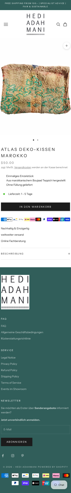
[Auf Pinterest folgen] (22, 456)
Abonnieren (16, 441)
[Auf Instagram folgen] (13, 456)
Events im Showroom (14, 389)
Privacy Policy (9, 364)
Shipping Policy (10, 376)
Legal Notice (8, 357)
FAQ (3, 326)
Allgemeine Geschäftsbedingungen (22, 332)
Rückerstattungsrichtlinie (16, 338)
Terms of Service (11, 382)
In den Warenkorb (35, 206)
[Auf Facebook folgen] (3, 456)
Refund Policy (9, 370)
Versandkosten (22, 167)
